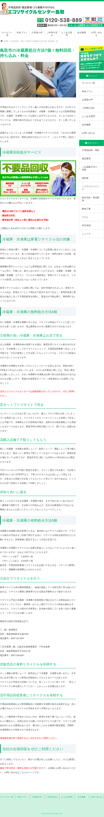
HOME (6, 41)
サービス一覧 (7, 33)
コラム (85, 216)
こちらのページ (16, 228)
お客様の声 (37, 32)
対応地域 (86, 225)
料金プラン (22, 32)
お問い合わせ (96, 33)
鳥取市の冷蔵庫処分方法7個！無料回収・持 (42, 41)
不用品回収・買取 (17, 41)
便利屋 (85, 178)
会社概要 (81, 32)
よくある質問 (66, 33)
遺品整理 (86, 158)
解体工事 (86, 208)
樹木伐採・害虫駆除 (90, 199)
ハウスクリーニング (90, 188)
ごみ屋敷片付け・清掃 (90, 168)
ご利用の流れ (52, 33)
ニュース (86, 233)
